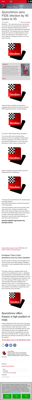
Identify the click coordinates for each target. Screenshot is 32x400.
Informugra (27, 323)
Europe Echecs (16, 249)
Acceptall (26, 396)
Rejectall (16, 396)
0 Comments (27, 22)
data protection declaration (15, 392)
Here (6, 389)
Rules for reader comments (8, 366)
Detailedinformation (7, 396)
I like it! (22, 22)
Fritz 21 (5, 64)
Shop (3, 1)
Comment (4, 374)
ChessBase (11, 351)
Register (14, 372)
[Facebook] (7, 345)
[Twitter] (11, 345)
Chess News (12, 7)
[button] (11, 1)
